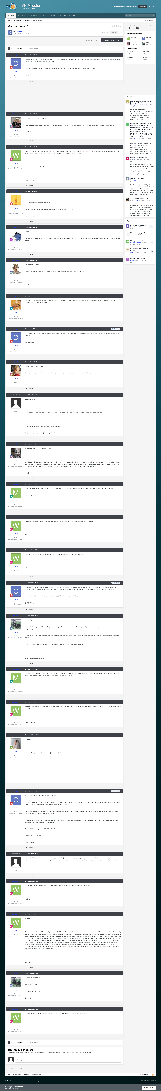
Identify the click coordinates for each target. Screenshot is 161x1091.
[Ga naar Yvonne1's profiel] (16, 743)
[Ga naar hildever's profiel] (16, 624)
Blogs (54, 15)
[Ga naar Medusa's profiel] (16, 269)
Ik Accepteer (149, 1087)
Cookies (43, 1081)
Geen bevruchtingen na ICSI (138, 157)
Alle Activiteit (23, 15)
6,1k (16, 280)
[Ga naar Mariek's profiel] (16, 370)
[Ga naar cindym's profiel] (10, 32)
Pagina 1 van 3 (33, 48)
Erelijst (63, 15)
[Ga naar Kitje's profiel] (127, 226)
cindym (148, 37)
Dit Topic (147, 15)
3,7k (16, 636)
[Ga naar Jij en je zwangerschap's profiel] (127, 101)
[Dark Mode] (154, 6)
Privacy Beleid (20, 1081)
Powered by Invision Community (147, 1080)
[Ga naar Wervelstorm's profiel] (16, 155)
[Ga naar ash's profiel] (127, 233)
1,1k (16, 464)
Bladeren (73, 15)
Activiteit (35, 15)
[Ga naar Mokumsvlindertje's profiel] (127, 241)
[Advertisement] (40, 99)
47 (16, 504)
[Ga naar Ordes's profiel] (127, 259)
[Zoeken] (153, 15)
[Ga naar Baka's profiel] (127, 158)
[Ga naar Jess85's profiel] (127, 124)
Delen (106, 32)
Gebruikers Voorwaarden (12, 1088)
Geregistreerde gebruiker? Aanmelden (124, 6)
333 (16, 247)
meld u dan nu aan (67, 1052)
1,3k (16, 134)
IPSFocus (15, 1079)
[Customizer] (150, 6)
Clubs (46, 15)
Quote (31, 81)
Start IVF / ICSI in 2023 (137, 178)
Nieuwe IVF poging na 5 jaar (138, 233)
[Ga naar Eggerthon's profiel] (127, 178)
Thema (12, 1081)
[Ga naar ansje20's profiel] (127, 249)
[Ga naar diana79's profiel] (128, 43)
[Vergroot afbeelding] (88, 885)
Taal (6, 1081)
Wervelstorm (135, 37)
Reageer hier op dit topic (112, 40)
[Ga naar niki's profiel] (16, 453)
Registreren (142, 6)
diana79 (133, 43)
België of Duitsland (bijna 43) (139, 258)
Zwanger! (26, 33)
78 (16, 212)
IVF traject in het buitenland (138, 241)
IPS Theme (8, 1079)
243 (16, 167)
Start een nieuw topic (91, 40)
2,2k (16, 382)
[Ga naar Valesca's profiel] (16, 122)
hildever (148, 43)
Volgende (20, 48)
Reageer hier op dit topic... (26, 1060)
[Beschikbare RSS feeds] (153, 1074)
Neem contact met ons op (32, 1081)
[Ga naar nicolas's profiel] (16, 236)
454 (16, 316)
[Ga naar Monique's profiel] (16, 493)
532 (16, 755)
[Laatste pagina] (25, 48)
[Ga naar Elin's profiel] (16, 305)
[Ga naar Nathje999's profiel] (127, 199)
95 (16, 75)
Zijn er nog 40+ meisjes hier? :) (139, 198)
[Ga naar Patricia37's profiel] (16, 200)
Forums (12, 15)
